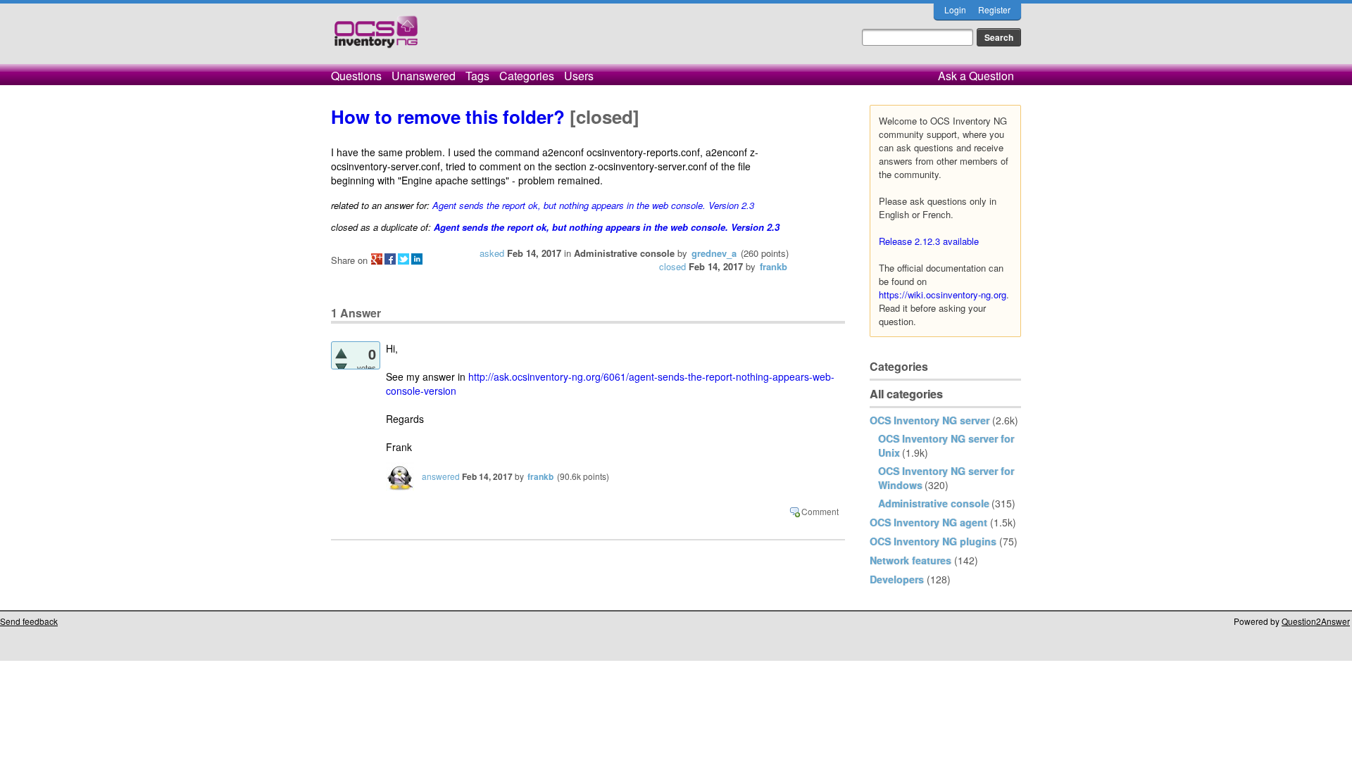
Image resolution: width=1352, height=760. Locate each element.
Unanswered (424, 76)
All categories (906, 394)
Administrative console (933, 503)
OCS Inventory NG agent (928, 522)
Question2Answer (1316, 621)
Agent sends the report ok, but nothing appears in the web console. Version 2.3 (593, 205)
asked (492, 253)
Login (955, 9)
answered (441, 476)
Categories (526, 76)
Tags (477, 76)
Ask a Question (976, 76)
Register (994, 9)
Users (579, 76)
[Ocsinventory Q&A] (376, 38)
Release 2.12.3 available (929, 241)
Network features (910, 560)
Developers (897, 579)
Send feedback (29, 621)
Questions (356, 76)
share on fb (390, 259)
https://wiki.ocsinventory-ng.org (942, 294)
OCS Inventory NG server (929, 420)
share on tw (403, 259)
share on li (417, 259)
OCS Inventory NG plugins (933, 541)
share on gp (376, 259)
